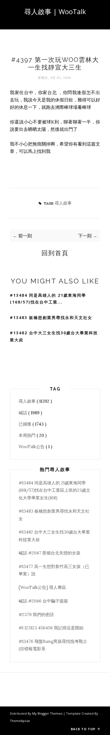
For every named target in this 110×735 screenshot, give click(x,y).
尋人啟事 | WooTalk (55, 11)
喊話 (23, 412)
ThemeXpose (20, 721)
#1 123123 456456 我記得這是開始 (51, 627)
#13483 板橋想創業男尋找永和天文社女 (51, 317)
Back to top (83, 729)
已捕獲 (25, 424)
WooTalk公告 (32, 446)
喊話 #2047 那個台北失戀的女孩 (49, 553)
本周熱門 (28, 435)
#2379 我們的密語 (36, 614)
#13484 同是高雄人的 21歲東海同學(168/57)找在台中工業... (48, 298)
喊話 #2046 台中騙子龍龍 (43, 601)
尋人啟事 (63, 203)
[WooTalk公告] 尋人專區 (42, 587)
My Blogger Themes (47, 713)
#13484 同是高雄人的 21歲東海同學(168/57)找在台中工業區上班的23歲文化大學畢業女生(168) (54, 490)
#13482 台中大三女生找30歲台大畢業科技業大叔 (54, 336)
